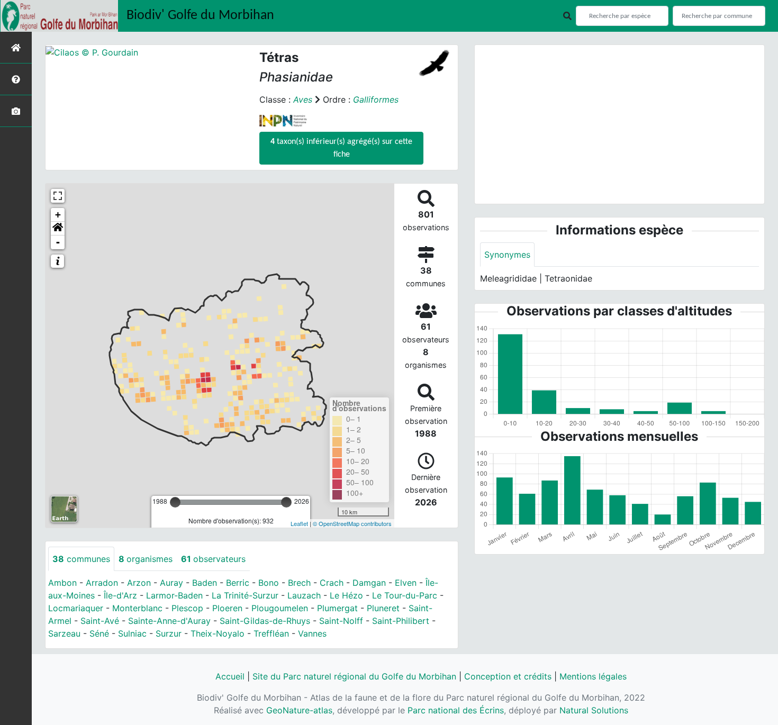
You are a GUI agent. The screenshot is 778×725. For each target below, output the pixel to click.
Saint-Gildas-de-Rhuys (265, 620)
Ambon (62, 582)
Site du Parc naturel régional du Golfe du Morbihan (354, 676)
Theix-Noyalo (218, 633)
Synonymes (507, 254)
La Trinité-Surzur (245, 595)
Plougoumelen (279, 608)
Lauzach (304, 595)
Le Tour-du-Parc (404, 595)
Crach (331, 582)
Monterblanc (137, 608)
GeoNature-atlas (299, 710)
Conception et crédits (507, 676)
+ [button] (58, 214)
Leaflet (299, 523)
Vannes (312, 633)
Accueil (230, 676)
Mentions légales (593, 676)
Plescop (187, 608)
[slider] (175, 502)
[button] (58, 228)
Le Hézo (346, 595)
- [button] (58, 242)
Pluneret (383, 608)
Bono (268, 582)
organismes (146, 559)
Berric (237, 582)
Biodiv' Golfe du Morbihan (200, 15)
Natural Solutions (593, 710)
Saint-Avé (99, 620)
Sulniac (132, 633)
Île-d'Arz (120, 595)
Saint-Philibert (400, 620)
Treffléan (271, 633)
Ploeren (227, 608)
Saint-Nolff (341, 620)
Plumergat (337, 608)
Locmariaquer (75, 608)
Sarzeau (64, 633)
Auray (171, 582)
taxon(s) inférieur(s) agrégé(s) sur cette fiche (341, 148)
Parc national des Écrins (456, 710)
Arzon (139, 582)
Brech (299, 582)
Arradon (102, 582)
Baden (204, 582)
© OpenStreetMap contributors (352, 523)
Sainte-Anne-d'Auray (169, 620)
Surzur (169, 633)
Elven (406, 582)
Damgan (369, 582)
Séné (99, 633)
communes (81, 559)
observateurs (213, 559)
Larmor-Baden (174, 595)
